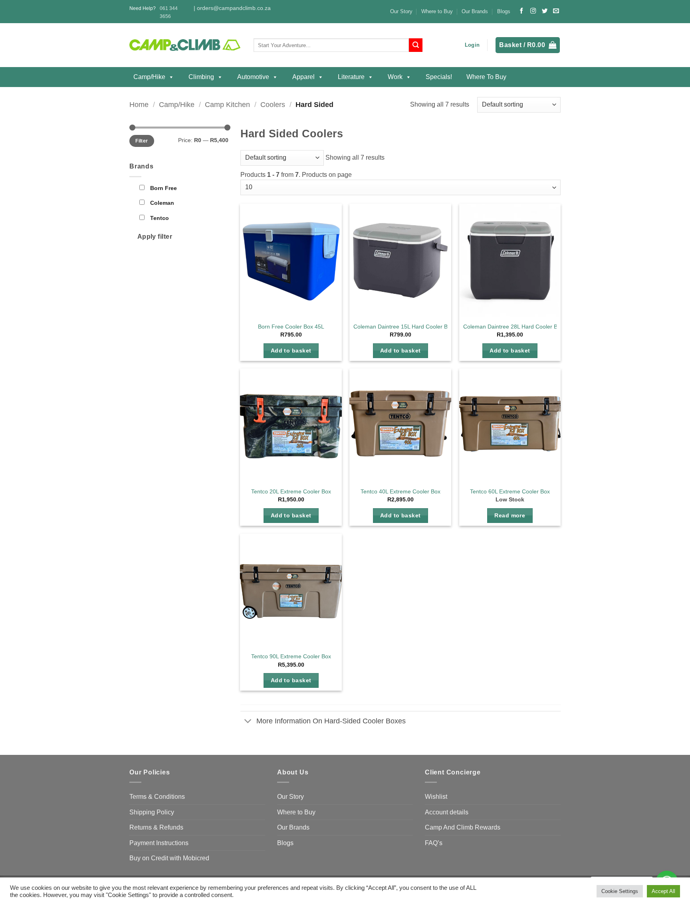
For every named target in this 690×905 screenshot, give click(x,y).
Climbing (201, 76)
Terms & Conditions (157, 796)
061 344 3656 (169, 12)
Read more (509, 515)
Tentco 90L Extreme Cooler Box (291, 656)
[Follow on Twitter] (544, 11)
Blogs (503, 11)
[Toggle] (248, 722)
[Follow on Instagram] (533, 11)
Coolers (272, 104)
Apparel (303, 76)
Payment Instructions (158, 843)
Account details (446, 812)
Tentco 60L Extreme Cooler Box (510, 491)
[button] (472, 45)
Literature (351, 76)
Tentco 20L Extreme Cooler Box (291, 491)
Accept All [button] (663, 891)
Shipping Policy (151, 812)
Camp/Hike (149, 76)
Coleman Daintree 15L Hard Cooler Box (403, 326)
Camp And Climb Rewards (462, 827)
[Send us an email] (556, 11)
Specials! (439, 76)
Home (139, 104)
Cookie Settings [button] (619, 891)
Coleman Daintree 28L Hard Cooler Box (513, 326)
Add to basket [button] (291, 350)
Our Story (401, 11)
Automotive (253, 76)
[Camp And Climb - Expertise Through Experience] (185, 45)
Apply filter (154, 236)
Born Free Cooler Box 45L (291, 326)
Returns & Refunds (156, 827)
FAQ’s (433, 843)
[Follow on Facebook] (521, 11)
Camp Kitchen (227, 104)
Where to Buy (437, 11)
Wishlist (436, 796)
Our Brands (475, 11)
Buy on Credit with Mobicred (169, 858)
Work (395, 76)
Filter (141, 141)
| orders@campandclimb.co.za (232, 8)
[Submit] (415, 45)
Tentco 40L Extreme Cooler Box (400, 491)
